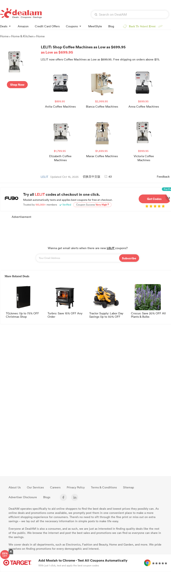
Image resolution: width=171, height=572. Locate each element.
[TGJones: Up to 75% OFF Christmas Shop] (22, 297)
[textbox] (129, 14)
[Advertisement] (87, 230)
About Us (15, 487)
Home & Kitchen (22, 36)
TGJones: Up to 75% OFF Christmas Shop (22, 315)
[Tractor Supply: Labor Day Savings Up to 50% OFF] (106, 297)
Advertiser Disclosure (23, 497)
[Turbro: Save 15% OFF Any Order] (64, 297)
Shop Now (17, 84)
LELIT (44, 177)
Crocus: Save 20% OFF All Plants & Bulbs (148, 315)
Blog (111, 26)
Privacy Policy (76, 487)
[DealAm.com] (21, 13)
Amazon (23, 26)
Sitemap (128, 487)
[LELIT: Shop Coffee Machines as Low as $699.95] (17, 61)
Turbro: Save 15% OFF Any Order (65, 315)
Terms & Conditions (104, 487)
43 (110, 176)
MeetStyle (95, 26)
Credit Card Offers (47, 26)
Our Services (35, 487)
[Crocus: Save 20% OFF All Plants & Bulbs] (147, 297)
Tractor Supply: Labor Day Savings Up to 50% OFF (106, 315)
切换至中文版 (91, 176)
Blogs (46, 497)
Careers (55, 487)
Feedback (163, 176)
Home (4, 36)
